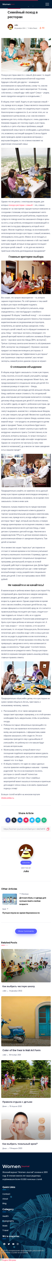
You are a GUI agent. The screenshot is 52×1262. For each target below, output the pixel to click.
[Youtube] (13, 1244)
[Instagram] (18, 1244)
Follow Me (26, 863)
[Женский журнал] (8, 4)
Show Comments (26, 931)
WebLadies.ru (7, 798)
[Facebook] (4, 1244)
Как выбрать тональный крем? (20, 1143)
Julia (16, 25)
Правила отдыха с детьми (17, 1102)
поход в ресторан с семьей (20, 205)
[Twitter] (9, 1244)
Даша (4, 1106)
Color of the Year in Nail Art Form (21, 1050)
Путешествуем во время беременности (21, 912)
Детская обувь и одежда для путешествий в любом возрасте (32, 901)
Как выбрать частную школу (18, 986)
